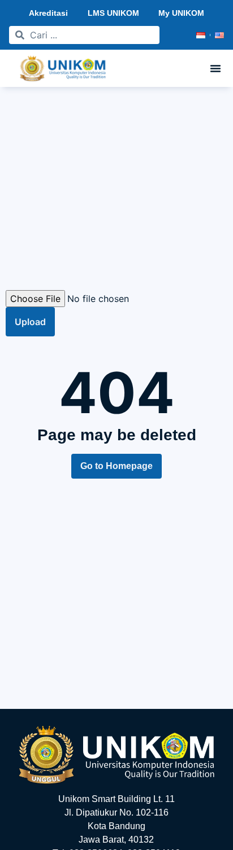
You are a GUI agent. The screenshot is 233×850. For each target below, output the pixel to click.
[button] (215, 68)
